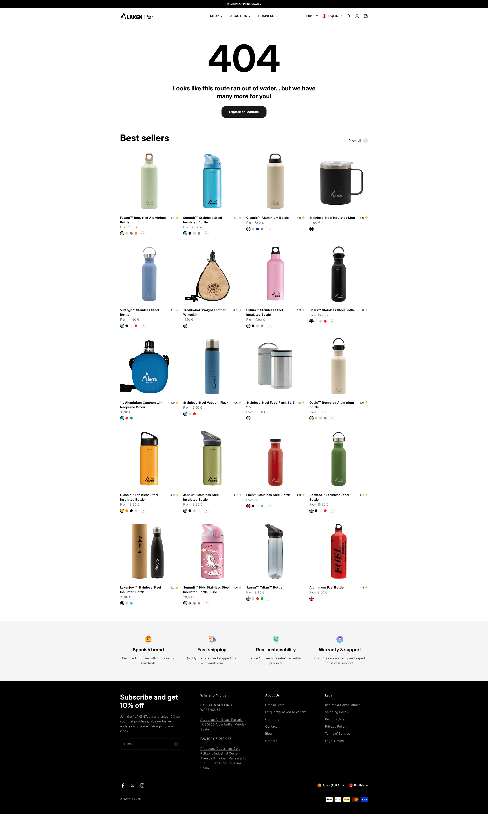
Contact (271, 726)
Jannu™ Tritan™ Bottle (264, 587)
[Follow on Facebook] (122, 785)
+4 (142, 325)
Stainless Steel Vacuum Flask (205, 402)
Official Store (275, 705)
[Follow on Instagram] (142, 785)
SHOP (214, 16)
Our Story (272, 719)
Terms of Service (337, 733)
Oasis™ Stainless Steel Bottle (332, 310)
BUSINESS (266, 16)
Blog (268, 733)
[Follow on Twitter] (132, 785)
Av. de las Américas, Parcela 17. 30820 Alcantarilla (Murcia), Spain (223, 724)
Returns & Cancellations (342, 705)
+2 (332, 321)
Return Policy (335, 719)
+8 (142, 233)
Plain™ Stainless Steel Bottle (268, 495)
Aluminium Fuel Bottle (326, 587)
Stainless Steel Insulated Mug (332, 218)
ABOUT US (238, 16)
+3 (268, 506)
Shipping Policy (336, 712)
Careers (271, 741)
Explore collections (244, 112)
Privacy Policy (335, 726)
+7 (205, 603)
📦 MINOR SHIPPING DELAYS (244, 3)
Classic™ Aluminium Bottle (267, 218)
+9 (142, 510)
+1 (268, 598)
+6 (332, 510)
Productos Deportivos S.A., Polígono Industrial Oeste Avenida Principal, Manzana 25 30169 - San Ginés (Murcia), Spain (223, 758)
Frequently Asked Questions (286, 712)
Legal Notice (334, 741)
